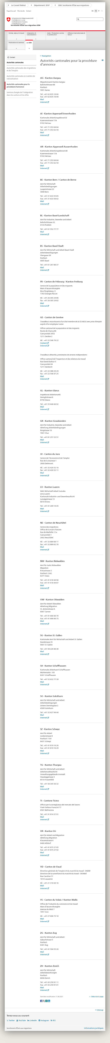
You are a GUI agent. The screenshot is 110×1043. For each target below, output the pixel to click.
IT (98, 11)
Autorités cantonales (15, 62)
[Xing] (46, 1001)
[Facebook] (41, 1001)
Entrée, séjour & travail (16, 33)
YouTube (22, 1020)
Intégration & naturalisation (31, 34)
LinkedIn (33, 1020)
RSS (54, 1020)
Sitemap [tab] (100, 1010)
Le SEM (30, 43)
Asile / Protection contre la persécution (55, 34)
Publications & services (16, 42)
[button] (78, 19)
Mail (42, 99)
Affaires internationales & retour (76, 34)
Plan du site (21, 11)
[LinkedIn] (49, 1001)
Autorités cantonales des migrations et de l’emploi (21, 69)
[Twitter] (44, 1001)
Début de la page (97, 997)
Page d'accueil (11, 11)
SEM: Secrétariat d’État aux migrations (73, 5)
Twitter (12, 1020)
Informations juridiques (93, 1028)
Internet (43, 102)
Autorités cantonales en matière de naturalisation (21, 77)
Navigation (46, 56)
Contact (28, 11)
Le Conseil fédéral (18, 5)
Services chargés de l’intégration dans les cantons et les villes (20, 93)
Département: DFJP (42, 5)
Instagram (45, 1020)
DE (93, 11)
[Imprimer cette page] (102, 60)
